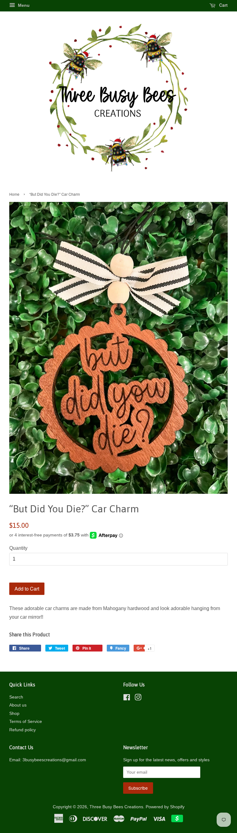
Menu (23, 5)
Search (16, 697)
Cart (223, 5)
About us (18, 705)
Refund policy (22, 730)
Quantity (18, 548)
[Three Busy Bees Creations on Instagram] (138, 698)
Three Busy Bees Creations (116, 807)
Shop (14, 713)
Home (14, 194)
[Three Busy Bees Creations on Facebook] (126, 698)
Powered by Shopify (165, 807)
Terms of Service (25, 721)
